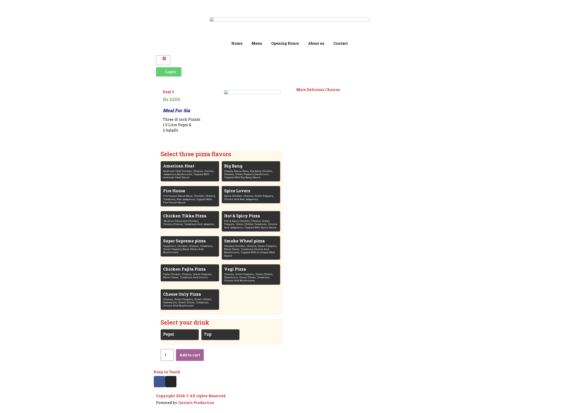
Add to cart (190, 355)
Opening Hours (285, 43)
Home (236, 43)
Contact (340, 43)
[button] (168, 72)
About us (316, 43)
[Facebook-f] (159, 381)
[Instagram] (170, 381)
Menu (257, 43)
